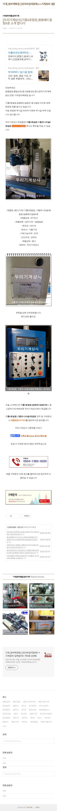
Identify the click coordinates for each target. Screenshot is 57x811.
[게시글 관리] (17, 516)
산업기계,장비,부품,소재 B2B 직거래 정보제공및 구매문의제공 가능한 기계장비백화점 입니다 (22, 660)
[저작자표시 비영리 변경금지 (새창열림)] (35, 516)
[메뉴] (54, 4)
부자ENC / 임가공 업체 (20, 72)
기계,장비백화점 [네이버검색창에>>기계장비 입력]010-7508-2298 (22, 654)
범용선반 (7, 702)
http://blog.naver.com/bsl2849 (21, 48)
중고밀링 (17, 702)
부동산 (48, 718)
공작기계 (20, 527)
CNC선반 (7, 714)
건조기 (25, 722)
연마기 (16, 718)
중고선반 (33, 710)
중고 (16, 714)
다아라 (24, 714)
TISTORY (29, 807)
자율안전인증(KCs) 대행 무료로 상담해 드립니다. (20, 52)
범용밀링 (35, 722)
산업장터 (7, 706)
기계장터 (33, 706)
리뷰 (33, 718)
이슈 (24, 706)
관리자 (38, 807)
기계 (24, 710)
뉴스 (40, 718)
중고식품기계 (46, 722)
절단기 (16, 706)
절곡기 (6, 722)
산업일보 (7, 718)
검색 (51, 741)
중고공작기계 (44, 702)
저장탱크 (7, 710)
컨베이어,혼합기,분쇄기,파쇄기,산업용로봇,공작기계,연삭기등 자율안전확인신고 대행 (20, 58)
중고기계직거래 (30, 702)
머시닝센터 (44, 706)
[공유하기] (14, 516)
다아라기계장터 (46, 714)
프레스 (25, 718)
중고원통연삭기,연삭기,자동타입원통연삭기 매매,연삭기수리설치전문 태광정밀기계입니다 (22, 539)
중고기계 (15, 722)
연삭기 (16, 710)
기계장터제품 (11, 527)
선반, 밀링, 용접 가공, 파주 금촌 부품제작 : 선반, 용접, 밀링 (19, 77)
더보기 (5, 726)
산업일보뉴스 (45, 710)
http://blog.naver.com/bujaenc (21, 68)
